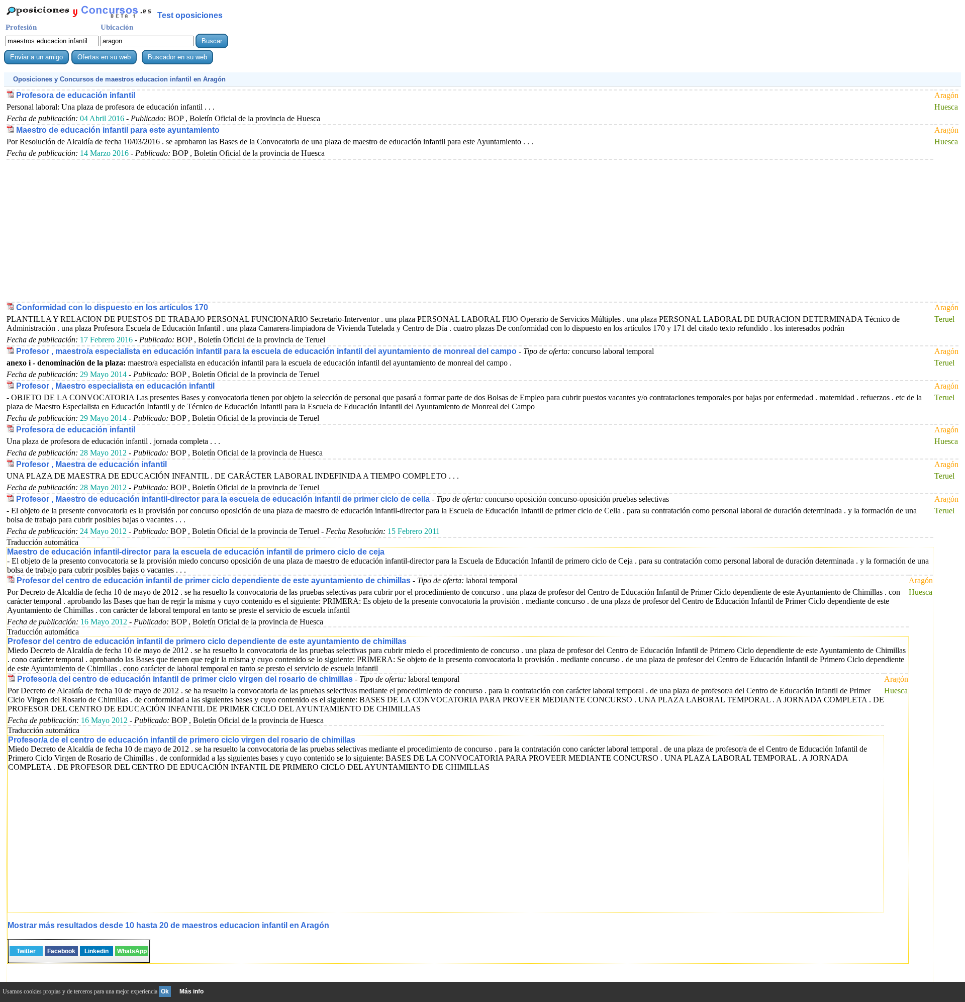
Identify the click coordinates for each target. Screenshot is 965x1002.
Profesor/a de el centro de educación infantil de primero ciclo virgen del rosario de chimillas (181, 740)
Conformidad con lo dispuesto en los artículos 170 (112, 307)
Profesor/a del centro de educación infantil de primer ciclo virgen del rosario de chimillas (185, 679)
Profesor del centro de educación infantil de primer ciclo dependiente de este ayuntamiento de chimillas (214, 580)
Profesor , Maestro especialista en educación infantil (115, 386)
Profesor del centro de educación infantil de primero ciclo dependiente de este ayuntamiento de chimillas (207, 641)
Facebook (61, 951)
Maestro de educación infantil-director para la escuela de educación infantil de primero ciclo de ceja (195, 552)
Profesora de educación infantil (75, 95)
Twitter (26, 951)
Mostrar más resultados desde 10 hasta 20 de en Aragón (168, 925)
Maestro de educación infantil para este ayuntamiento (118, 130)
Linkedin (96, 951)
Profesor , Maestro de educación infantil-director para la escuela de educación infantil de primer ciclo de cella (223, 499)
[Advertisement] (308, 230)
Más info (191, 991)
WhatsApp (132, 951)
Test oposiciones (190, 15)
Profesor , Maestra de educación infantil (91, 464)
